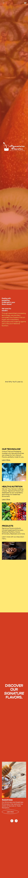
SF (25, 3)
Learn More (10, 812)
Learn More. (6, 460)
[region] (14, 792)
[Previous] (12, 821)
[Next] (16, 821)
